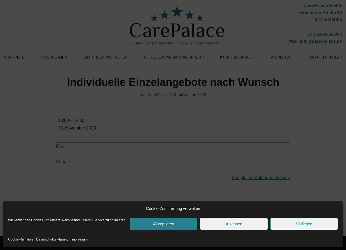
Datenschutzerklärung (52, 239)
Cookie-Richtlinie (21, 239)
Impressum (79, 239)
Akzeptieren (163, 224)
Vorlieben (304, 224)
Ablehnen (234, 224)
